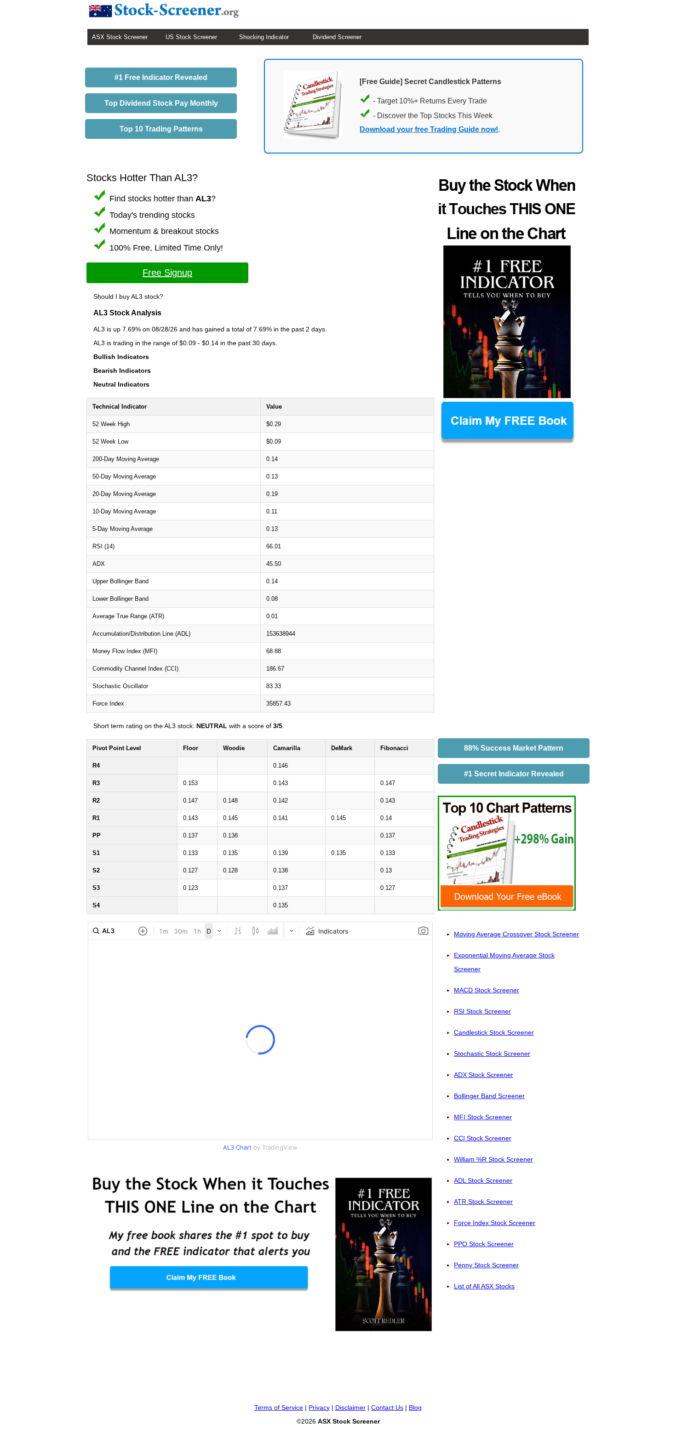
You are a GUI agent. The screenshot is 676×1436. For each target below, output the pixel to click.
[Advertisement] (507, 594)
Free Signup (167, 273)
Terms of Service (278, 1407)
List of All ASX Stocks (484, 1286)
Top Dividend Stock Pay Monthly (161, 103)
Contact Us (387, 1407)
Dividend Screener (337, 37)
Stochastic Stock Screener (492, 1053)
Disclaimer (350, 1407)
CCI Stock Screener (482, 1138)
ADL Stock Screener (483, 1180)
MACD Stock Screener (486, 990)
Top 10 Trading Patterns (161, 129)
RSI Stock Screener (482, 1011)
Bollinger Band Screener (489, 1096)
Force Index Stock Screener (494, 1222)
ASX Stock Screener (120, 37)
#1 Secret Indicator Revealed (514, 774)
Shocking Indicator (264, 37)
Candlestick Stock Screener (494, 1032)
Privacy (319, 1407)
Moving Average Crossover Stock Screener (516, 934)
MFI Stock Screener (483, 1117)
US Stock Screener (191, 37)
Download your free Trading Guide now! (429, 129)
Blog (415, 1407)
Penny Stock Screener (486, 1265)
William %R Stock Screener (493, 1159)
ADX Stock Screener (483, 1074)
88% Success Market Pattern (513, 748)
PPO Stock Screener (484, 1244)
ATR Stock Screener (483, 1201)
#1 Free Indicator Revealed (161, 77)
